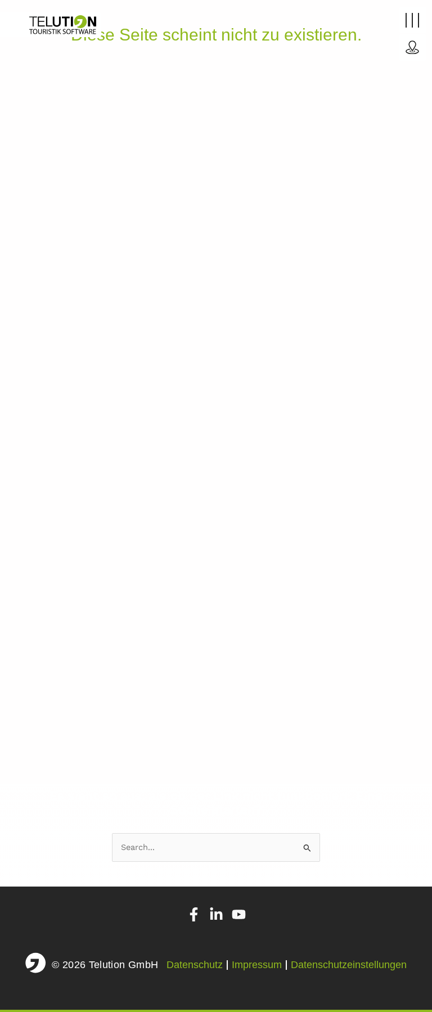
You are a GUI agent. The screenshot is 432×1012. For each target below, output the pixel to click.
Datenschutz (194, 964)
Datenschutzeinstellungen (349, 964)
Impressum (257, 964)
